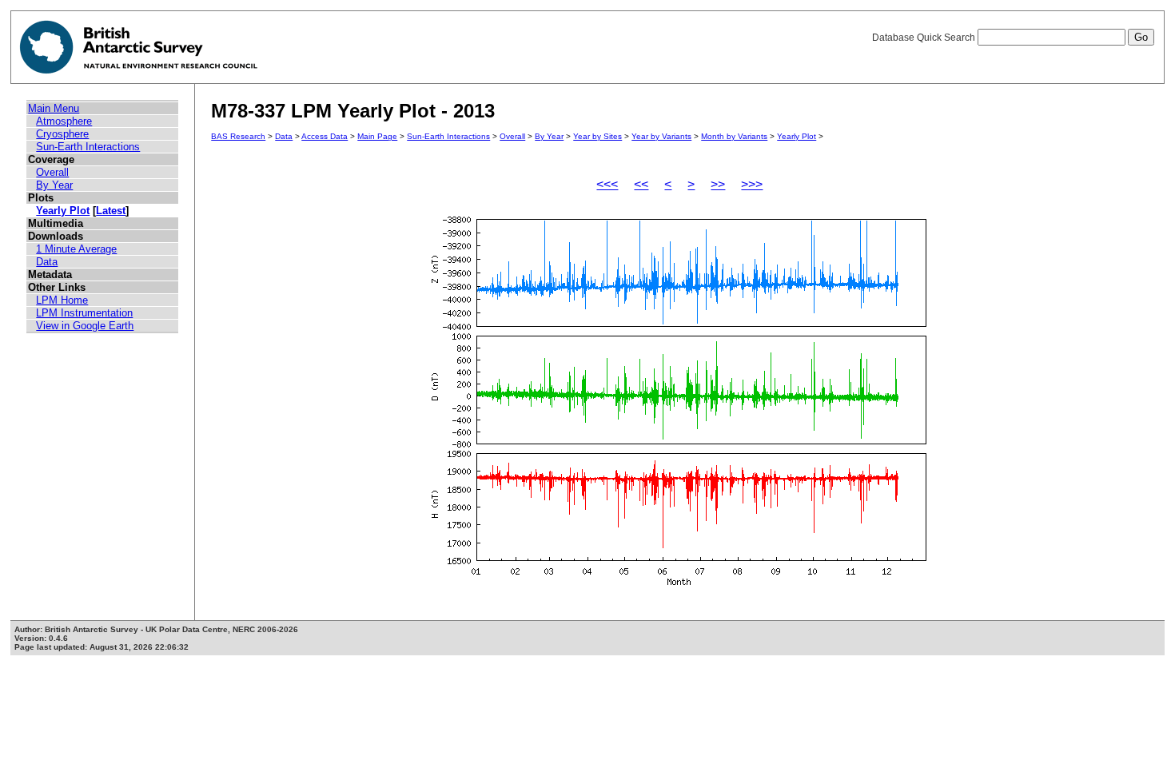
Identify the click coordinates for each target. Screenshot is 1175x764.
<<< (607, 184)
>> (718, 184)
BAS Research (238, 136)
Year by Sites (597, 136)
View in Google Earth (84, 326)
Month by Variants (734, 136)
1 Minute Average (76, 249)
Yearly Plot (63, 211)
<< (641, 184)
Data (47, 262)
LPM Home (62, 300)
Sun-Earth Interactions (88, 147)
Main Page (377, 136)
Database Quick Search (925, 37)
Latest (110, 211)
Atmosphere (64, 121)
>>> (752, 184)
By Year (54, 185)
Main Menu (53, 108)
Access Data (324, 136)
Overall (52, 172)
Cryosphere (62, 134)
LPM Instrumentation (84, 313)
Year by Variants (661, 136)
